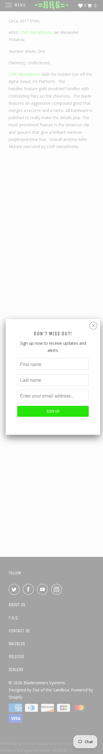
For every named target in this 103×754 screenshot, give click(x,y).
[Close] (93, 324)
